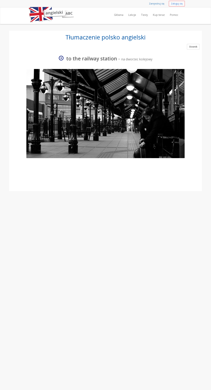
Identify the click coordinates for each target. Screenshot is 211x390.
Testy (144, 15)
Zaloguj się (177, 3)
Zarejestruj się (156, 3)
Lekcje (132, 15)
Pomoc (174, 15)
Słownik (193, 46)
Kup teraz (159, 15)
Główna (118, 15)
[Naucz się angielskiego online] (27, 11)
